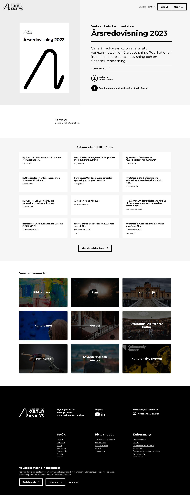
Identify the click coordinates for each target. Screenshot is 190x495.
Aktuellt (98, 448)
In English (61, 443)
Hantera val (73, 482)
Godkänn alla (29, 482)
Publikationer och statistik (105, 440)
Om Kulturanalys (139, 440)
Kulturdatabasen (101, 445)
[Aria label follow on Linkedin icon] (103, 415)
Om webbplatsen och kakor (143, 445)
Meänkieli (60, 454)
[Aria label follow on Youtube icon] (97, 415)
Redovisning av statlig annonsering (146, 451)
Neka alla (53, 482)
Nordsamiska (62, 451)
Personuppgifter (139, 454)
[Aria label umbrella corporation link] (151, 414)
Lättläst (151, 7)
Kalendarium (100, 451)
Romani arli (61, 448)
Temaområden (100, 443)
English (142, 7)
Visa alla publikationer (93, 248)
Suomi (59, 445)
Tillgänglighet (138, 448)
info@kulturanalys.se (70, 123)
